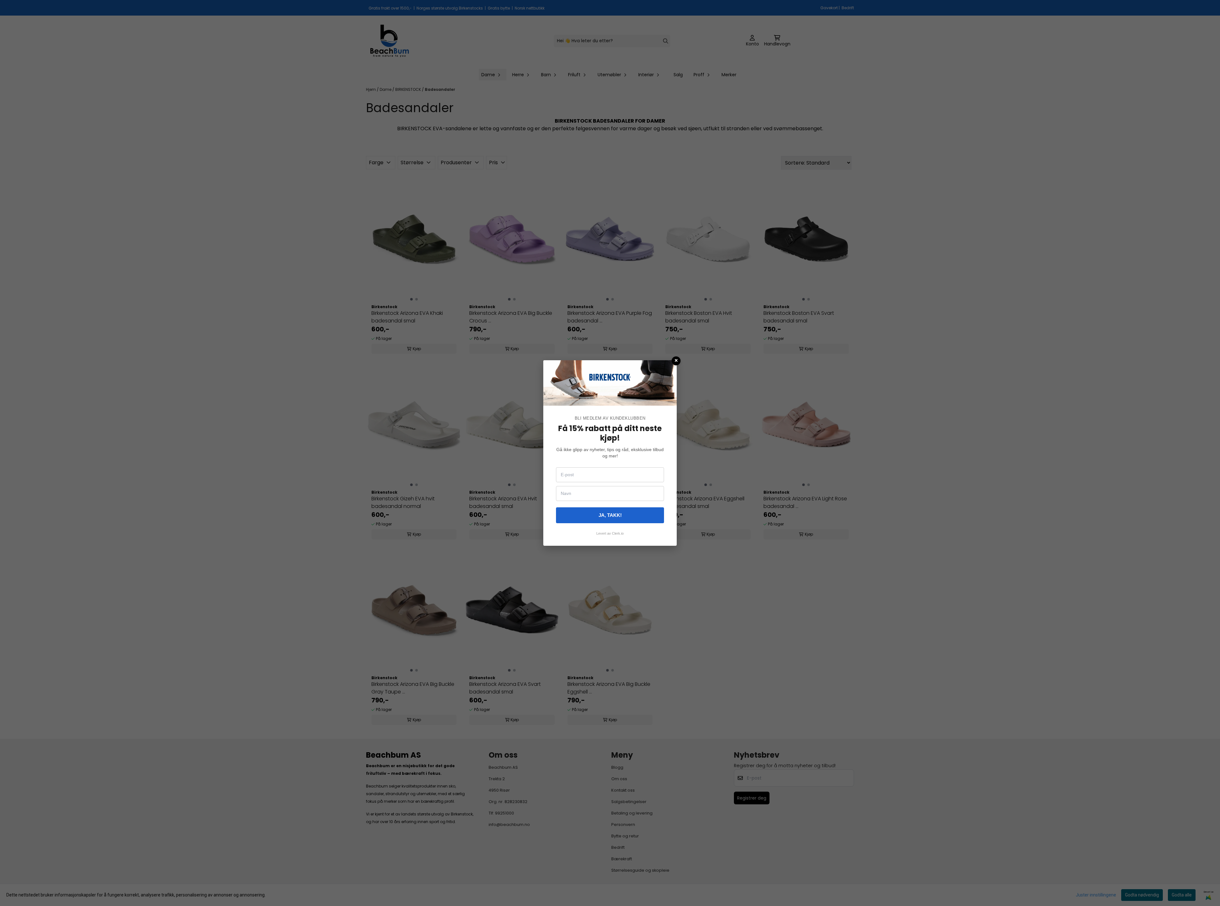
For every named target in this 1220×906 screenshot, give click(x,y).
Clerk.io (618, 533)
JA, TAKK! (610, 515)
